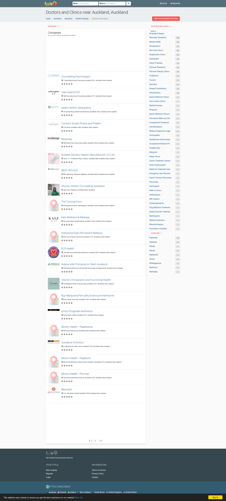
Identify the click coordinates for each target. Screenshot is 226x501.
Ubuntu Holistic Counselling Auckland (83, 186)
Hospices (153, 110)
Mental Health (155, 42)
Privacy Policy (98, 474)
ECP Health (67, 248)
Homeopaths (154, 135)
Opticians (153, 84)
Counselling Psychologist (75, 76)
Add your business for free (166, 19)
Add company (51, 470)
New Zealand (85, 492)
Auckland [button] (155, 233)
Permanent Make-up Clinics (160, 118)
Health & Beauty (157, 33)
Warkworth (153, 255)
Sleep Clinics (154, 156)
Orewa (152, 259)
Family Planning (155, 63)
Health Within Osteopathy (76, 107)
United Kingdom (115, 492)
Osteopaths (154, 59)
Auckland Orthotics (72, 342)
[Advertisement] (90, 54)
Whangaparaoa (155, 263)
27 (101, 441)
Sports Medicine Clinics (159, 97)
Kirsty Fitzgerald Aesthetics (77, 311)
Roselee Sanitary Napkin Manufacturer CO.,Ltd (88, 154)
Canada (63, 492)
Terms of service (99, 470)
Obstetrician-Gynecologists (160, 139)
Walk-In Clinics (155, 190)
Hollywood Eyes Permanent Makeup (81, 232)
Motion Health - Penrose (75, 373)
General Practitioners (158, 88)
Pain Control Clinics (157, 101)
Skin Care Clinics (156, 50)
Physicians (153, 182)
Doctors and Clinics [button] (160, 26)
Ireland (73, 492)
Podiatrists (153, 76)
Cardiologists (154, 195)
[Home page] (50, 3)
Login (48, 477)
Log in (164, 3)
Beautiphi (66, 389)
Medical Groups (155, 105)
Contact (95, 477)
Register (176, 3)
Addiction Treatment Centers (160, 169)
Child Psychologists (157, 165)
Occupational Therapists (159, 122)
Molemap (66, 139)
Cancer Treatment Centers (160, 161)
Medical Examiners (157, 220)
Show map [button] (52, 26)
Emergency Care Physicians (160, 173)
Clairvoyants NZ (70, 92)
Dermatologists (155, 127)
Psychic (152, 80)
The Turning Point (71, 201)
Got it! (215, 497)
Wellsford (153, 267)
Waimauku (153, 272)
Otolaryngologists (156, 203)
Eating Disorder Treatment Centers (160, 212)
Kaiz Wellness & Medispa (75, 217)
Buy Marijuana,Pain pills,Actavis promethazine (87, 295)
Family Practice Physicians (160, 178)
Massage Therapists (157, 37)
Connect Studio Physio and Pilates (81, 123)
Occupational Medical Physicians (160, 144)
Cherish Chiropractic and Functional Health (86, 279)
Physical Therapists (157, 67)
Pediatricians (154, 148)
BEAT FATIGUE (69, 170)
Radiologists (154, 216)
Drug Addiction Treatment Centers (160, 207)
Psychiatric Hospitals (158, 229)
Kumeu (152, 250)
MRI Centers (154, 199)
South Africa (99, 492)
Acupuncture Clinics (157, 54)
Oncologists (154, 186)
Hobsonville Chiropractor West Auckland (84, 264)
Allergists (153, 152)
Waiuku (152, 246)
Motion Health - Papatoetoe (77, 326)
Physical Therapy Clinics (159, 71)
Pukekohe (153, 238)
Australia (52, 492)
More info (79, 497)
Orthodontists (155, 93)
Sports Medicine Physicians (160, 114)
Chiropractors (154, 46)
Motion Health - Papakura (76, 358)
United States (131, 492)
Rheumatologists (156, 224)
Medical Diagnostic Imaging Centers (160, 131)
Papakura (153, 242)
